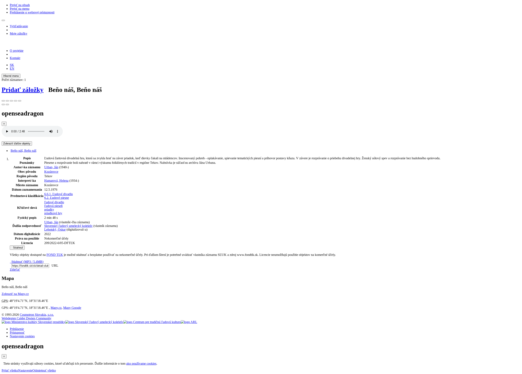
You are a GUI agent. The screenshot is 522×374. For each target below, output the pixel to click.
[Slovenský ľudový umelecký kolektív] (94, 322)
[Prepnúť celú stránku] (15, 100)
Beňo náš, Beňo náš (23, 150)
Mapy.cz (56, 307)
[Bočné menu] (3, 20)
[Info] (19, 100)
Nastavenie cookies (22, 336)
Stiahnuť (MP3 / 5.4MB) (26, 261)
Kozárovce (51, 171)
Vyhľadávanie (19, 26)
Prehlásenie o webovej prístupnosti (32, 12)
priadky (49, 209)
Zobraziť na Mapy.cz (15, 294)
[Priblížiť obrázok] (3, 100)
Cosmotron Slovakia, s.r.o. (37, 314)
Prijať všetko (10, 370)
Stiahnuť (17, 247)
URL (54, 265)
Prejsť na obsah (20, 5)
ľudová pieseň (53, 206)
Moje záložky (18, 33)
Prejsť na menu (19, 8)
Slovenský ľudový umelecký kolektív (68, 226)
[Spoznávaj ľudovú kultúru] (27, 43)
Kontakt (15, 58)
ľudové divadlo (54, 202)
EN (12, 68)
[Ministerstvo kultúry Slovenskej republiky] (33, 322)
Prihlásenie (17, 329)
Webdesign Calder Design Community (26, 318)
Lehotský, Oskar (55, 229)
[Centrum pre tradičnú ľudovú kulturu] (152, 322)
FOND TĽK (54, 254)
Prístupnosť (17, 332)
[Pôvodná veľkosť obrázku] (11, 100)
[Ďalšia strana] (7, 104)
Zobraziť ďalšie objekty (16, 143)
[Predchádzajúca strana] (3, 104)
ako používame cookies (141, 363)
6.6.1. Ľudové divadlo (58, 194)
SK (12, 65)
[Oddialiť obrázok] (7, 100)
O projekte (16, 50)
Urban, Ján (51, 167)
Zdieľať (15, 269)
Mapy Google (72, 307)
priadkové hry (53, 213)
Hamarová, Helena (56, 180)
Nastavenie (25, 370)
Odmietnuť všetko (44, 370)
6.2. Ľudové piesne (56, 197)
